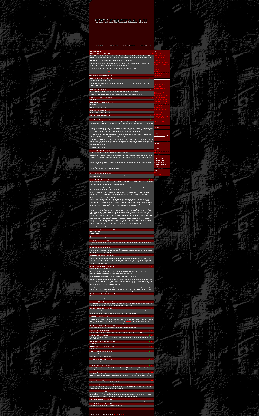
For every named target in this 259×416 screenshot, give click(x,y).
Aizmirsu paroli (157, 140)
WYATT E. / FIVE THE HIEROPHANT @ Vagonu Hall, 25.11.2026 (161, 85)
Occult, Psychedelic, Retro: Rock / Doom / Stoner (160, 100)
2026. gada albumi (159, 97)
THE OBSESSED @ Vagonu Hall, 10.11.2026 (161, 74)
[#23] (152, 335)
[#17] (152, 293)
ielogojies (116, 414)
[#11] (152, 229)
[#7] (152, 119)
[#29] (152, 372)
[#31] (152, 384)
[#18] (152, 301)
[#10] (152, 179)
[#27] (152, 359)
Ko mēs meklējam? (158, 152)
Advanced (156, 150)
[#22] (152, 330)
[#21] (152, 325)
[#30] (152, 380)
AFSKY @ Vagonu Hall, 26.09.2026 (160, 70)
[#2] (152, 89)
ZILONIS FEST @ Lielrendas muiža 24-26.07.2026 (161, 117)
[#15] (152, 255)
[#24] (152, 341)
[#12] (152, 236)
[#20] (152, 316)
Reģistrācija (157, 137)
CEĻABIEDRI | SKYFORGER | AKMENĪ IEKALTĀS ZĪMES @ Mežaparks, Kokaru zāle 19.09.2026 (161, 65)
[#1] (152, 78)
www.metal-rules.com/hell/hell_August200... (100, 71)
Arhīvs (155, 172)
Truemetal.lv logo (158, 174)
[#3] (152, 97)
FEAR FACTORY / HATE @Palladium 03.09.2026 (160, 54)
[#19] (152, 308)
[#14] (152, 247)
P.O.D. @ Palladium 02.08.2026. (159, 106)
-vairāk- (156, 77)
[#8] (152, 150)
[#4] (152, 102)
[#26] (152, 351)
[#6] (152, 115)
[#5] (152, 110)
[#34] (152, 403)
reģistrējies (123, 414)
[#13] (152, 240)
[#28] (152, 365)
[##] (153, 53)
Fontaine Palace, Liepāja (161, 103)
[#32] (152, 391)
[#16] (152, 266)
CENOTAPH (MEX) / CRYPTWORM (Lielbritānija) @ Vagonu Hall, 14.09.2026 (161, 59)
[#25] (152, 346)
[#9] (152, 173)
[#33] (152, 399)
